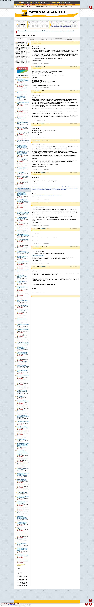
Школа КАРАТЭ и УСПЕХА (22, 361)
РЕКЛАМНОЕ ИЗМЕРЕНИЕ (61, 6)
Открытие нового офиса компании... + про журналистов (23, 252)
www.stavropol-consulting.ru (38, 255)
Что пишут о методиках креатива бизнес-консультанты (23, 427)
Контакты (69, 4)
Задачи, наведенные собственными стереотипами (22, 80)
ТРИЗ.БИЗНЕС (28, 6)
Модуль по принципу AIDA (22, 127)
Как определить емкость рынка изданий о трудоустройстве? (23, 213)
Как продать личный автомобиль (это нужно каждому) (21, 97)
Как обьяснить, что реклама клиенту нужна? (22, 358)
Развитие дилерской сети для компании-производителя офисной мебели (23, 310)
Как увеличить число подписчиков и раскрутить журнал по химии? (22, 108)
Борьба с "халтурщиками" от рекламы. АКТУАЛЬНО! (22, 431)
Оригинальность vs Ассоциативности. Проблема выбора (22, 287)
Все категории (21, 30)
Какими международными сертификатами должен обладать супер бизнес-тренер (23, 200)
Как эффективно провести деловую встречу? (22, 257)
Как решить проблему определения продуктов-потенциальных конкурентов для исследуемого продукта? (23, 533)
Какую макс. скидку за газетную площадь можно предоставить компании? (22, 146)
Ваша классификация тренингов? (21, 411)
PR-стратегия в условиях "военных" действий (22, 218)
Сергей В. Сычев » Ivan (22, 576)
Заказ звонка (34, 2)
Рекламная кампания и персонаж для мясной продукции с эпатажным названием (21, 194)
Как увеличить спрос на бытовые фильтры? (21, 348)
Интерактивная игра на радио (23, 239)
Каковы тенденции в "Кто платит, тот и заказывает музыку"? (22, 391)
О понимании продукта (22, 492)
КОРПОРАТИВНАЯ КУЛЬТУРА (39, 6)
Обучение (52, 4)
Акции (73, 4)
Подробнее (12, 604)
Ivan (34, 41)
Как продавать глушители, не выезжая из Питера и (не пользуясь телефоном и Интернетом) (23, 153)
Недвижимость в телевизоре (22, 208)
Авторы (33, 4)
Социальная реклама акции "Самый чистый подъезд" (22, 180)
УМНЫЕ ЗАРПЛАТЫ (20, 6)
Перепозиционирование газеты (23, 188)
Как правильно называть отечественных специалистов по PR (23, 380)
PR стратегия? (20, 314)
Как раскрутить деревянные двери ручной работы (22, 168)
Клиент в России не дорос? (22, 296)
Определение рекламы (21, 439)
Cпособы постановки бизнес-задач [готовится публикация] (23, 132)
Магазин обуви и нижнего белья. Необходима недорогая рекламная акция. (23, 416)
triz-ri (60, 2)
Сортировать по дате (25, 77)
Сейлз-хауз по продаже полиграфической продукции (22, 559)
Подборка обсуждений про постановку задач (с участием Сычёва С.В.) (58, 30)
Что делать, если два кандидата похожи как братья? (23, 366)
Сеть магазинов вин (21, 265)
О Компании (63, 4)
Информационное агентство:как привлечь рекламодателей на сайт (22, 517)
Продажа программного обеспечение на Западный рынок (22, 319)
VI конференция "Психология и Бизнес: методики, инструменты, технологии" (23, 474)
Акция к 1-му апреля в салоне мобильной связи (23, 507)
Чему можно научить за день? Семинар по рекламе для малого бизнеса (23, 463)
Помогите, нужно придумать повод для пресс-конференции (23, 235)
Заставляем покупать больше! (23, 334)
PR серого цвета (20, 172)
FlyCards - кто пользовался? (22, 305)
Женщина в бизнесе (21, 222)
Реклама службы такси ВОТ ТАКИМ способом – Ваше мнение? (22, 549)
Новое (20, 4)
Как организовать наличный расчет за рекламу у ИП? (22, 458)
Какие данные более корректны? (21, 528)
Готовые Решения (44, 4)
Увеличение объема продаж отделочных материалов (22, 353)
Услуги (37, 4)
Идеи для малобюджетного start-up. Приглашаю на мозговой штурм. (22, 502)
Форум (28, 4)
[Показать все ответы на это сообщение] (40, 63)
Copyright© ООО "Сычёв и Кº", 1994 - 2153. (23, 604)
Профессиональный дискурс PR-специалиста (22, 469)
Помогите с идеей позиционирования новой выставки (22, 276)
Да (8, 604)
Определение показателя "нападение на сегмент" (22, 523)
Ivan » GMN (19, 574)
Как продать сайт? (20, 396)
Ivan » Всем (19, 572)
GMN (34, 66)
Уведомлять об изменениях (32, 38)
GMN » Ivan (19, 573)
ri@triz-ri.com (67, 2)
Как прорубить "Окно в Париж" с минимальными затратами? (23, 343)
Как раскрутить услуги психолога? (21, 539)
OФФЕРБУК (70, 6)
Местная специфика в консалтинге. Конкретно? (22, 480)
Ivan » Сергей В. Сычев (22, 577)
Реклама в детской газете (22, 84)
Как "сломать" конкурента (22, 184)
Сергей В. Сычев (36, 123)
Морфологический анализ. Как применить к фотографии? (23, 159)
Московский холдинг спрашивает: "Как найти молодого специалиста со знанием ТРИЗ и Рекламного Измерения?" (22, 452)
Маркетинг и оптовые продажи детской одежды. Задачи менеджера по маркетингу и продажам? (23, 445)
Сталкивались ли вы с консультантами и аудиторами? (23, 401)
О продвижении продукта (23, 488)
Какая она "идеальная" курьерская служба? (21, 118)
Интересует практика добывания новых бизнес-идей (23, 386)
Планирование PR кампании (22, 247)
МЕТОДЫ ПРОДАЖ (50, 6)
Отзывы (57, 4)
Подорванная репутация (21, 230)
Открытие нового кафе (21, 435)
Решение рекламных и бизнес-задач (33, 30)
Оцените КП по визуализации (22, 176)
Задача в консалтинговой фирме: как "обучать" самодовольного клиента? (22, 405)
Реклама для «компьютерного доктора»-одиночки (23, 497)
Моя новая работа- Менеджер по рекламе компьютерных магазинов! (23, 270)
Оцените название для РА (22, 87)
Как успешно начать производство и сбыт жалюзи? (23, 555)
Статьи (24, 4)
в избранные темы (58, 38)
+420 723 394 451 (44, 2)
